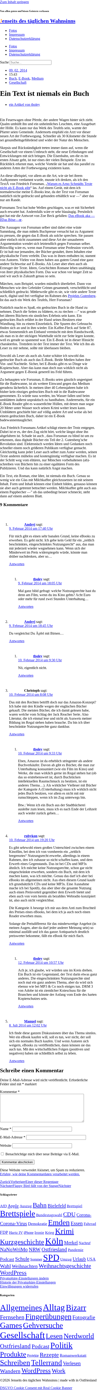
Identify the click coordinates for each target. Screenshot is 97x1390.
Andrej (29, 524)
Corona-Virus (13, 1223)
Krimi (64, 1231)
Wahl (5, 1266)
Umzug (66, 1259)
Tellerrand (46, 1362)
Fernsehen (12, 1317)
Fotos (13, 30)
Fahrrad (90, 1224)
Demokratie (37, 1223)
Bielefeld (57, 1205)
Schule (22, 1259)
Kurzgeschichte (22, 1242)
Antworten (16, 564)
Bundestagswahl (49, 1215)
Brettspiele (17, 1213)
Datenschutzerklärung (24, 39)
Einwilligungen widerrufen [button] (19, 1286)
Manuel (30, 1021)
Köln (54, 1241)
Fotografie (83, 1317)
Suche (4, 62)
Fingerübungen (48, 1316)
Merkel (71, 1242)
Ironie (39, 1232)
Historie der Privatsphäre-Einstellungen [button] (28, 1282)
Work (58, 1370)
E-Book (24, 78)
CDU (69, 1214)
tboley (37, 579)
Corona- (83, 1214)
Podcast (7, 1259)
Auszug (26, 1206)
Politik (61, 1345)
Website (5, 1145)
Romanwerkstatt (73, 1355)
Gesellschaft (17, 82)
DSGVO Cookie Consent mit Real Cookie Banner (36, 1388)
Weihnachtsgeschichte (65, 1266)
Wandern (10, 1371)
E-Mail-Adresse (12, 1137)
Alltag (54, 1307)
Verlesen (72, 1363)
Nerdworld (79, 1336)
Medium (38, 78)
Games (11, 1325)
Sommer (36, 1259)
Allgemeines (21, 1307)
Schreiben (15, 1362)
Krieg (49, 1232)
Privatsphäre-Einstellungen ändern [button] (24, 1278)
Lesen (54, 1336)
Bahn (40, 1205)
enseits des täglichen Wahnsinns (37, 21)
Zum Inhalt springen (14, 2)
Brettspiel (74, 1206)
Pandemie (75, 1250)
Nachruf (84, 1243)
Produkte (13, 1354)
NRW (35, 1249)
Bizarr (76, 1307)
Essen (77, 1223)
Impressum (17, 34)
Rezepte (49, 1355)
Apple (13, 1205)
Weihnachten (25, 1266)
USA (91, 1259)
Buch (13, 78)
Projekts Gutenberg (81, 296)
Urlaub (79, 1259)
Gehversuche (43, 1325)
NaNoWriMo (14, 1249)
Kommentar (10, 1092)
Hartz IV (16, 1232)
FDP (4, 1232)
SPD (51, 1257)
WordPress (13, 1272)
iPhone (29, 1233)
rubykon (30, 836)
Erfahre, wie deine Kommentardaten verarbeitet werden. (40, 1174)
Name (5, 1129)
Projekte (33, 1355)
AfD (3, 1206)
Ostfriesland (54, 1249)
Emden (59, 1222)
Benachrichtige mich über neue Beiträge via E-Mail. (42, 1154)
